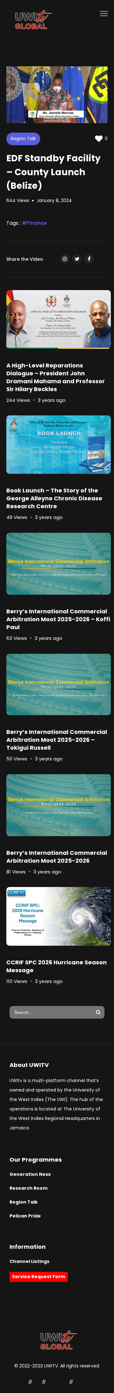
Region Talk (23, 138)
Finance (37, 223)
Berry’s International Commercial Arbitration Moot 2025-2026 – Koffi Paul (58, 619)
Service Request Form (38, 1276)
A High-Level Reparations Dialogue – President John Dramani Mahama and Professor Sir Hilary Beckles (55, 377)
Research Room (29, 1188)
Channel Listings (29, 1261)
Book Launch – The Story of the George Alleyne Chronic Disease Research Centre (54, 498)
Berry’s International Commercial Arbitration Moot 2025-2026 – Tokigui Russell (56, 740)
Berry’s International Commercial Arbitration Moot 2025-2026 (56, 857)
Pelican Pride (25, 1216)
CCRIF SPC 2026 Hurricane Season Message (56, 966)
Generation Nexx (30, 1174)
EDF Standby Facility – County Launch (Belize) (53, 172)
